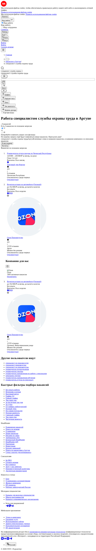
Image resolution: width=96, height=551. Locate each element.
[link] (5, 37)
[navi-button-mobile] (3, 50)
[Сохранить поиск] (3, 82)
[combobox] (12, 71)
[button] (3, 43)
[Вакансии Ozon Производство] (50, 217)
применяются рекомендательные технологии (47, 532)
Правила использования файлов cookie (41, 14)
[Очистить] (4, 76)
